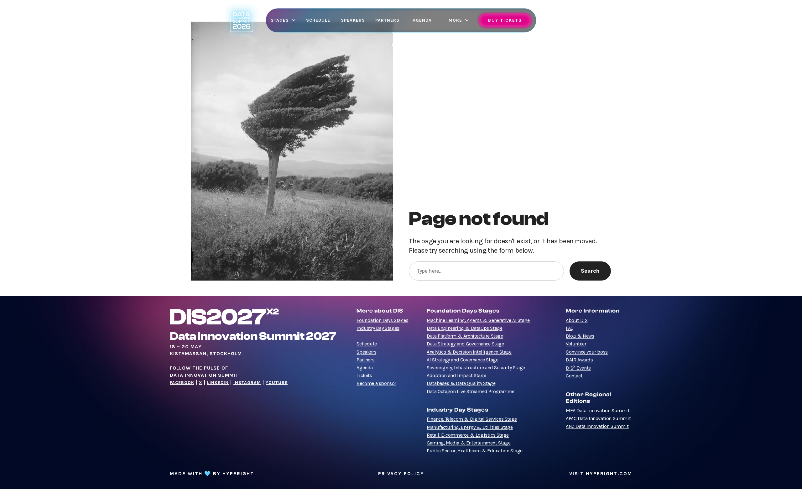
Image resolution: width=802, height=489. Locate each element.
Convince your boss (587, 352)
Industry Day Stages (378, 328)
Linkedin (218, 382)
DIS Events (578, 368)
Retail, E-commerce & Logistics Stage (468, 435)
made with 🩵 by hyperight (212, 473)
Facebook (182, 382)
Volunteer (576, 344)
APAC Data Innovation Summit (598, 418)
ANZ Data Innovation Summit (597, 426)
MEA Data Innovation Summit (598, 410)
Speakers (366, 352)
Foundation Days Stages (382, 320)
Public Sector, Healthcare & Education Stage (475, 451)
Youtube (277, 382)
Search (590, 270)
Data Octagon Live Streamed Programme (470, 391)
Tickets (364, 375)
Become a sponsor (376, 383)
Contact (574, 376)
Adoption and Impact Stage (456, 375)
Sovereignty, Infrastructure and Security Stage (476, 368)
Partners (365, 360)
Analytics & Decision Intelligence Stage (469, 352)
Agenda (365, 368)
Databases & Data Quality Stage (461, 383)
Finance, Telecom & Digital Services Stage (472, 419)
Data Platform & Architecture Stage (465, 336)
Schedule (367, 344)
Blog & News (580, 336)
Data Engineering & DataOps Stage (464, 328)
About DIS (576, 320)
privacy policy (401, 473)
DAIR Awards (579, 360)
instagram (247, 382)
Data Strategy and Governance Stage (465, 344)
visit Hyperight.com (600, 473)
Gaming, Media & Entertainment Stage (468, 443)
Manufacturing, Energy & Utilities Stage (470, 427)
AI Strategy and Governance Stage (462, 360)
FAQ (570, 328)
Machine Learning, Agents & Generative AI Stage (478, 320)
